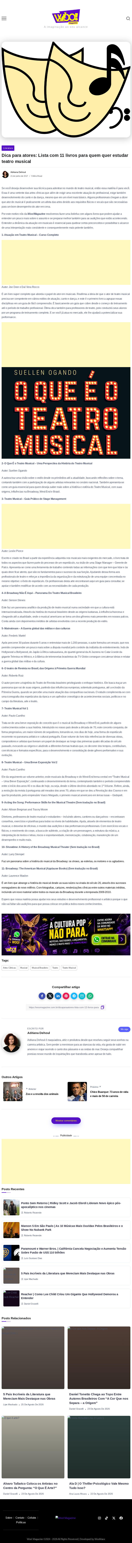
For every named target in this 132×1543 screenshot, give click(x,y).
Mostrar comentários (66, 1120)
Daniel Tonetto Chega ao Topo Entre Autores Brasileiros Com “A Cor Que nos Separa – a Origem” (98, 1399)
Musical (23, 968)
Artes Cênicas (9, 968)
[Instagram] (99, 1518)
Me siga (124, 1029)
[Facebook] (121, 1518)
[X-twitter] (114, 1518)
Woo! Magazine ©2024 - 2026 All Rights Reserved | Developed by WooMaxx (66, 1539)
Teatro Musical (69, 968)
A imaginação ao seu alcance (66, 27)
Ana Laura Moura (78, 1493)
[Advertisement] (66, 262)
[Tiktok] (106, 1518)
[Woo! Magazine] (66, 16)
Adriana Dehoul (18, 172)
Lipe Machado (10, 1404)
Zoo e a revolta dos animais (42, 1094)
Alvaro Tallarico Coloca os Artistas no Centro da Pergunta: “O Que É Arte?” (30, 1486)
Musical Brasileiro (40, 968)
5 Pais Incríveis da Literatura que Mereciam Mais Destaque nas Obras (67, 1273)
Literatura (8, 148)
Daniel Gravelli (76, 1408)
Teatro (55, 968)
